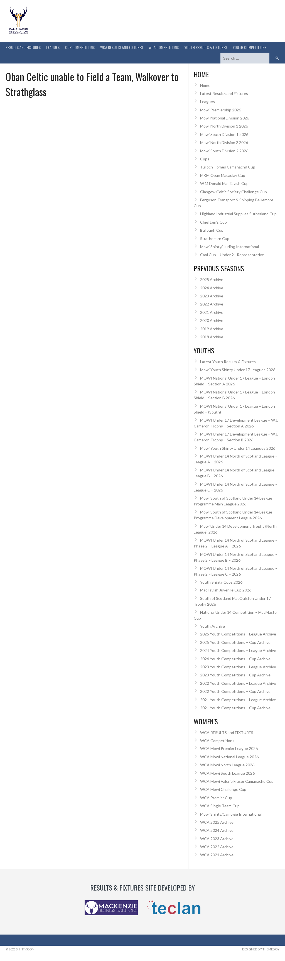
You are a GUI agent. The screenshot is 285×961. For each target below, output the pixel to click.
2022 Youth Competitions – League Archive (238, 683)
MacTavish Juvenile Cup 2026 (225, 590)
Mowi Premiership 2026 (220, 109)
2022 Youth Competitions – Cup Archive (235, 691)
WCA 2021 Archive (217, 854)
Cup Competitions (80, 47)
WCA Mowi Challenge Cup (223, 789)
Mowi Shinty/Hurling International (229, 246)
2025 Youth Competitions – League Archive (238, 634)
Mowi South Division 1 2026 (224, 134)
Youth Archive (212, 626)
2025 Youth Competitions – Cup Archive (235, 642)
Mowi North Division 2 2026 (224, 142)
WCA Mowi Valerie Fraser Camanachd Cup (237, 781)
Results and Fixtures (23, 47)
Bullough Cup (211, 230)
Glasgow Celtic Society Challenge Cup (233, 191)
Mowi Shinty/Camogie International (231, 814)
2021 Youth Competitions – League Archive (238, 699)
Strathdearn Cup (214, 238)
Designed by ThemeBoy (260, 949)
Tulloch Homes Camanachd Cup (227, 167)
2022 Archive (211, 304)
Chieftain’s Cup (213, 222)
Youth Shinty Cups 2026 (221, 582)
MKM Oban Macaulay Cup (222, 175)
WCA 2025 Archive (217, 822)
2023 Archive (211, 296)
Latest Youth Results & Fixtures (228, 361)
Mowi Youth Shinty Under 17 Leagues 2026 (237, 369)
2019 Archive (211, 328)
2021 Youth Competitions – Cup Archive (235, 707)
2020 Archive (211, 320)
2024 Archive (211, 287)
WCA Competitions (217, 740)
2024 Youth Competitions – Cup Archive (235, 658)
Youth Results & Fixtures (205, 47)
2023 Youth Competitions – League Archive (238, 666)
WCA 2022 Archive (217, 846)
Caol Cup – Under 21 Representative (232, 254)
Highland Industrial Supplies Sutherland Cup (238, 213)
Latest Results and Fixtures (224, 93)
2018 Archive (211, 336)
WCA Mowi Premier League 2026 (229, 748)
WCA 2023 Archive (217, 838)
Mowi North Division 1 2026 (224, 126)
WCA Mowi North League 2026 (227, 764)
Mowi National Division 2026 (224, 118)
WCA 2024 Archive (217, 830)
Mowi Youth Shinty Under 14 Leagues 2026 (237, 448)
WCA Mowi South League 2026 (227, 773)
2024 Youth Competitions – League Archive (238, 650)
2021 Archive (211, 312)
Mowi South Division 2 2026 (224, 150)
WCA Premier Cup (216, 797)
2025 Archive (211, 279)
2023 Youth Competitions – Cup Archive (235, 675)
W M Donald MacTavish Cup (224, 183)
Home (205, 85)
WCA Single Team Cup (220, 805)
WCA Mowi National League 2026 (229, 756)
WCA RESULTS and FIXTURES (121, 47)
